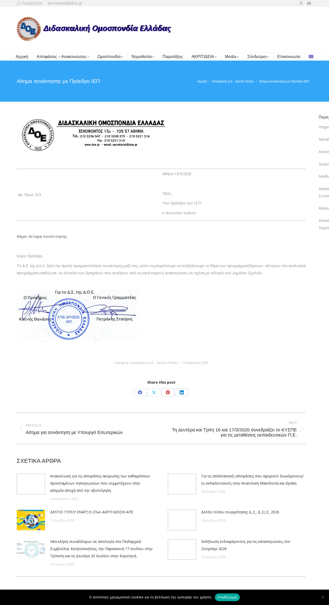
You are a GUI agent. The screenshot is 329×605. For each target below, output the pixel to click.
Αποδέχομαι (227, 597)
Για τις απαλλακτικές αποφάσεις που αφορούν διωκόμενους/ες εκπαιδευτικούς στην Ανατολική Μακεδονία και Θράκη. (252, 480)
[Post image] (31, 484)
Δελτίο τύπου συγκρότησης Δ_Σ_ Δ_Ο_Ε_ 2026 (240, 511)
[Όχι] (322, 597)
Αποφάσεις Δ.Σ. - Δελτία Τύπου (154, 362)
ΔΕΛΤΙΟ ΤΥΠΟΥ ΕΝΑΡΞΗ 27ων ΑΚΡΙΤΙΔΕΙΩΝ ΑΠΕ (91, 511)
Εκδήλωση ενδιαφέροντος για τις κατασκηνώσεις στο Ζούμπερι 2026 (245, 545)
